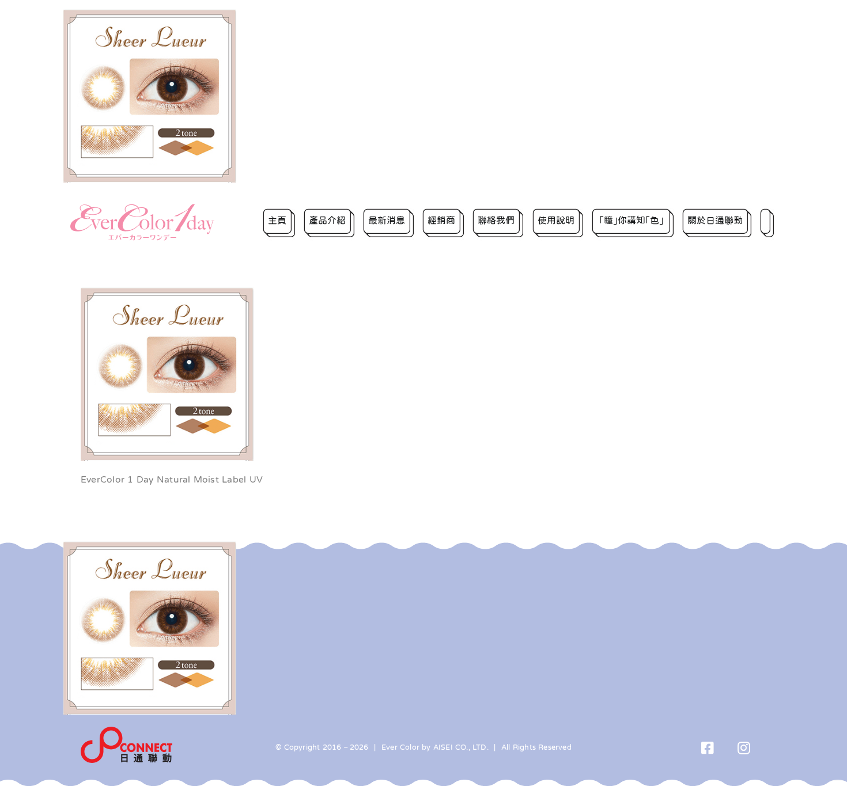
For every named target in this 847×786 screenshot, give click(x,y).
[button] (767, 222)
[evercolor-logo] (142, 207)
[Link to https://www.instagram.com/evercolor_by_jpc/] (744, 748)
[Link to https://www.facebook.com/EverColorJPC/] (708, 748)
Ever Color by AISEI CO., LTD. (435, 747)
